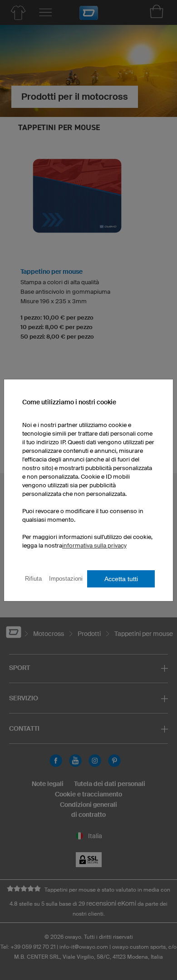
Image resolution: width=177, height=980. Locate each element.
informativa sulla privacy (94, 545)
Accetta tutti (121, 578)
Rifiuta (33, 578)
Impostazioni (66, 578)
